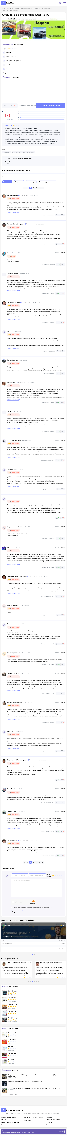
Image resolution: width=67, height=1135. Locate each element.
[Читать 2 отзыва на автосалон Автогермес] (4, 1013)
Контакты (49, 1122)
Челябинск (9, 65)
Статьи (48, 1125)
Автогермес (12, 1011)
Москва (10, 1015)
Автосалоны (10, 69)
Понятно (61, 1131)
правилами (17, 908)
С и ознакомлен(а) (33, 908)
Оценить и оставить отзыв (50, 105)
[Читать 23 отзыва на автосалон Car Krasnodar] (4, 1034)
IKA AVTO (11, 1060)
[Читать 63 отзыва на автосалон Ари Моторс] (4, 1055)
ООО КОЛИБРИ (6, 152)
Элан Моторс (12, 991)
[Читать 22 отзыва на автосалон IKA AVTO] (4, 1061)
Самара (10, 1057)
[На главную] (7, 2)
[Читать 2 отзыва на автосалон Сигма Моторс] (4, 1006)
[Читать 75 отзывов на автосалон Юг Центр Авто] (4, 1048)
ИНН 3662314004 (16, 152)
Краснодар (11, 1036)
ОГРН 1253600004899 (28, 152)
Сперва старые (31, 182)
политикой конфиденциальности (32, 908)
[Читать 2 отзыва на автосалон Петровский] (4, 999)
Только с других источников (47, 182)
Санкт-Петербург (12, 994)
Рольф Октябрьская (14, 1018)
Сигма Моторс (12, 1004)
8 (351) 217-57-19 (11, 56)
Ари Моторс (12, 1053)
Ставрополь (11, 1050)
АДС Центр (43, 964)
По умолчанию (7, 182)
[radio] (53, 875)
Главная (3, 8)
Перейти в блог (12, 1094)
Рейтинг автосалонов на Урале (11, 1125)
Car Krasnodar (12, 1033)
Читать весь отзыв (13, 212)
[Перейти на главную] (12, 1109)
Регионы (26, 1123)
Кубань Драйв (11, 964)
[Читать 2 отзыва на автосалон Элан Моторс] (4, 992)
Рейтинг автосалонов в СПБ (10, 1122)
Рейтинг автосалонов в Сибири (33, 1117)
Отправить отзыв (17, 912)
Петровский (12, 997)
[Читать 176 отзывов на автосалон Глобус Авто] (4, 1041)
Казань (9, 1043)
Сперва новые (19, 182)
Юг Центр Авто (13, 1046)
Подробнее (30, 1132)
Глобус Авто (12, 1039)
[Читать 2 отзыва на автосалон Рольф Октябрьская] (4, 1019)
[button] (60, 3)
